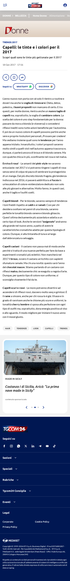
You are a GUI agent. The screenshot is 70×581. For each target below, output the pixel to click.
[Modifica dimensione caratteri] (22, 77)
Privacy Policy (10, 527)
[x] (25, 446)
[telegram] (40, 446)
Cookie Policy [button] (42, 521)
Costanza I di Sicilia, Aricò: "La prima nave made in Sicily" (32, 388)
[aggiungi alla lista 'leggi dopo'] (14, 77)
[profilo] (65, 5)
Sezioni (7, 457)
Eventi (7, 501)
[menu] (5, 5)
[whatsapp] (18, 446)
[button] (35, 5)
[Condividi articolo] (6, 77)
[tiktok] (54, 446)
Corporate (8, 521)
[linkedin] (33, 446)
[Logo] (35, 5)
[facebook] (4, 446)
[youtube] (47, 446)
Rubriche (8, 479)
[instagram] (11, 446)
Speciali (7, 468)
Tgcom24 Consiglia (14, 490)
